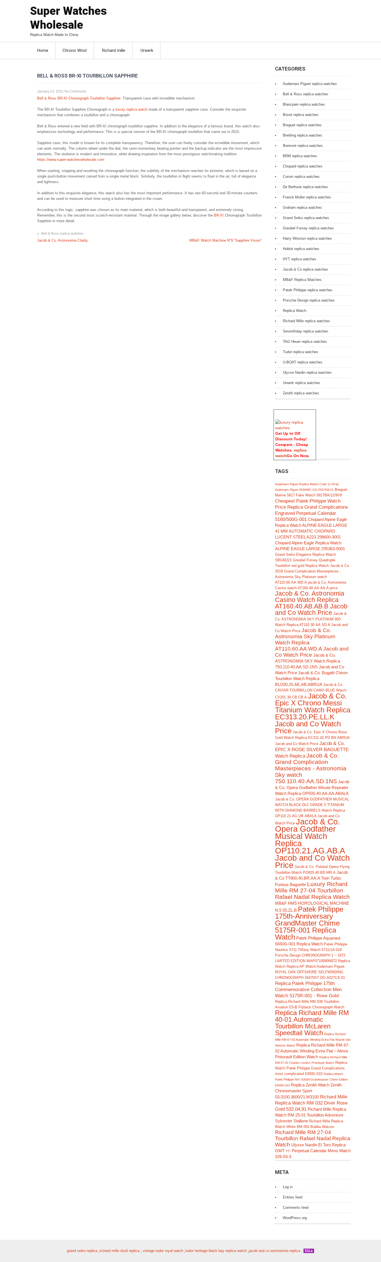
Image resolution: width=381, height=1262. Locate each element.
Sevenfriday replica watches (305, 331)
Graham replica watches (302, 207)
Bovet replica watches (301, 115)
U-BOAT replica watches (302, 362)
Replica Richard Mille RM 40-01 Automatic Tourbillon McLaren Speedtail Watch (312, 1023)
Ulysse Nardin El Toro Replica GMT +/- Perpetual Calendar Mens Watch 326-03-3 (313, 1150)
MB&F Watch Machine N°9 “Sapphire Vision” (225, 240)
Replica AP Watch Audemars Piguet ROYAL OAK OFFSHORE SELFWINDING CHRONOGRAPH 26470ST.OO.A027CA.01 (310, 972)
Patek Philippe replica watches (307, 290)
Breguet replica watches (302, 125)
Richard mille (113, 50)
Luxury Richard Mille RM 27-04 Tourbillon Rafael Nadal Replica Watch (312, 890)
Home (42, 50)
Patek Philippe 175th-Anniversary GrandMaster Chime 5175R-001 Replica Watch (309, 923)
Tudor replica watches (300, 352)
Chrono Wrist (74, 50)
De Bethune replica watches (305, 187)
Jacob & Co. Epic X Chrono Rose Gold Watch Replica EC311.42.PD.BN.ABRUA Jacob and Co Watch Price (312, 738)
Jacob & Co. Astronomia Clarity (62, 240)
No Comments (75, 91)
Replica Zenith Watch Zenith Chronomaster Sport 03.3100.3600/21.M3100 (308, 1091)
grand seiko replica (82, 1251)
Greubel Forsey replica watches (308, 228)
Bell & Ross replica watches (62, 234)
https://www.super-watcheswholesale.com (70, 159)
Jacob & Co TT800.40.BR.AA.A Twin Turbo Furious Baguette (311, 878)
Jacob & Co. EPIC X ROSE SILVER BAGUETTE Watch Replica (312, 750)
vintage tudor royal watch (163, 1251)
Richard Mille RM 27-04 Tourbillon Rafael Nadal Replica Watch (312, 1138)
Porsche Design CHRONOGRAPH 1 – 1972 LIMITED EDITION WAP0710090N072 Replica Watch (312, 961)
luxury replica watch (131, 109)
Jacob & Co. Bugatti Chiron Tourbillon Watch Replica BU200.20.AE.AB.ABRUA (311, 678)
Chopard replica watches (302, 166)
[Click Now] (294, 428)
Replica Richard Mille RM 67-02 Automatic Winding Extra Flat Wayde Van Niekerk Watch (313, 1039)
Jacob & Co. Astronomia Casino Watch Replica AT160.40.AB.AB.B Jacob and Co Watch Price (311, 603)
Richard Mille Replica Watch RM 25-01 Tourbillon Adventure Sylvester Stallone (310, 1115)
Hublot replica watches (301, 249)
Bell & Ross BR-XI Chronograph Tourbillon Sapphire (78, 98)
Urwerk (147, 50)
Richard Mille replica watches (306, 321)
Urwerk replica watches (301, 383)
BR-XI (219, 215)
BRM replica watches (300, 156)
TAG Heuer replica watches (305, 341)
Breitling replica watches (302, 135)
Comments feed (295, 1207)
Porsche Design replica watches (309, 300)
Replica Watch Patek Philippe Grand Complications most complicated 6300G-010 (311, 1068)
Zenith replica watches (301, 393)
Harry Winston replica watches (307, 238)
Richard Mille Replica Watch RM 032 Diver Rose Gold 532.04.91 (311, 1103)
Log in (288, 1187)
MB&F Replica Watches (302, 280)
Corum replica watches (301, 176)
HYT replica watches (299, 259)
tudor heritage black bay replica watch (216, 1251)
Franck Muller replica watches (307, 197)
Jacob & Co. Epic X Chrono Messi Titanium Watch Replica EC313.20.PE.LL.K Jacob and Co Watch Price (312, 713)
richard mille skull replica (119, 1251)
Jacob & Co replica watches (305, 269)
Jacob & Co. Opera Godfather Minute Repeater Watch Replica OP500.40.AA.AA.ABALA (312, 787)
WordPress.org (295, 1218)
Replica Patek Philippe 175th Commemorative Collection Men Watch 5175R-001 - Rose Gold (308, 989)
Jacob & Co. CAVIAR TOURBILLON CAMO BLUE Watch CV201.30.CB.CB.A (310, 691)
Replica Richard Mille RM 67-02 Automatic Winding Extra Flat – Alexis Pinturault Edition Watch (312, 1051)
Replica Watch (294, 311)
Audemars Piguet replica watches (310, 84)
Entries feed (292, 1197)
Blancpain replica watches (304, 104)
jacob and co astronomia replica (274, 1251)
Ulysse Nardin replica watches (307, 372)
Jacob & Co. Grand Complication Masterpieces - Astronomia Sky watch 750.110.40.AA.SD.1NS (310, 768)
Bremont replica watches (303, 146)
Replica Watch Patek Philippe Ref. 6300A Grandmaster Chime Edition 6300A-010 (311, 1079)
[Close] (313, 412)
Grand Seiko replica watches (306, 218)
